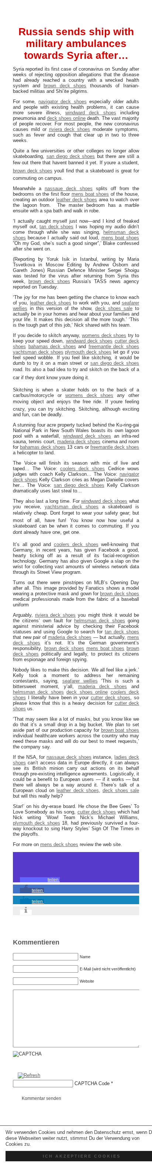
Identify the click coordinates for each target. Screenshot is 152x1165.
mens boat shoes (90, 194)
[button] (40, 879)
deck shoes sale (113, 308)
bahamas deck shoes (52, 346)
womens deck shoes (104, 335)
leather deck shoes (76, 199)
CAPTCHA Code (92, 1083)
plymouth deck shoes (88, 352)
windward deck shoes (90, 112)
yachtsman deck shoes (38, 352)
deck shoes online (66, 118)
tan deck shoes (56, 226)
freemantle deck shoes (114, 346)
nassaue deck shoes (69, 188)
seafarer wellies (80, 681)
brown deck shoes (65, 85)
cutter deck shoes (110, 697)
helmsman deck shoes (99, 620)
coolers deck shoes (82, 468)
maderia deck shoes (79, 441)
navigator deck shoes (62, 101)
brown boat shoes (120, 730)
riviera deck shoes (69, 129)
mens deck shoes (59, 844)
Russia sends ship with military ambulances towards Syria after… (76, 43)
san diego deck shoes (70, 156)
